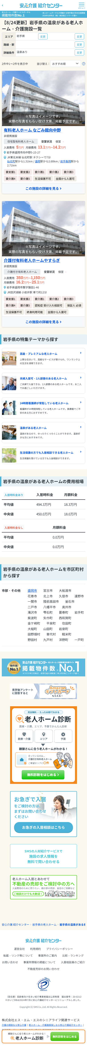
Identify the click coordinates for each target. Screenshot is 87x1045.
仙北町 (11, 161)
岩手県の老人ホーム (44, 924)
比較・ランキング (73, 955)
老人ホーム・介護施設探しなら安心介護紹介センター (55, 1025)
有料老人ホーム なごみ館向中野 (32, 130)
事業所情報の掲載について (39, 962)
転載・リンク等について (18, 955)
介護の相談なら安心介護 (14, 1025)
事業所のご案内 (47, 955)
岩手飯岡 (65, 161)
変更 (43, 36)
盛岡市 (32, 590)
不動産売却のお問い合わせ (43, 969)
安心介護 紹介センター (15, 924)
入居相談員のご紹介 (73, 962)
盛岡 (37, 161)
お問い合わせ (10, 962)
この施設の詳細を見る (42, 188)
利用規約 (35, 949)
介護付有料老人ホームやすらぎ (32, 260)
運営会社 (19, 949)
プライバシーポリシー (59, 949)
